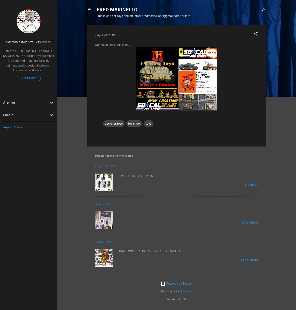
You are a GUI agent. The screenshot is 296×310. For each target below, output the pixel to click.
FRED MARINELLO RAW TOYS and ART (28, 41)
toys (148, 123)
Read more (249, 185)
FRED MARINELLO (117, 9)
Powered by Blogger (179, 283)
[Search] (263, 11)
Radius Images (185, 291)
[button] (255, 34)
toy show (134, 123)
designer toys (114, 123)
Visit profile (28, 78)
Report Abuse (13, 127)
